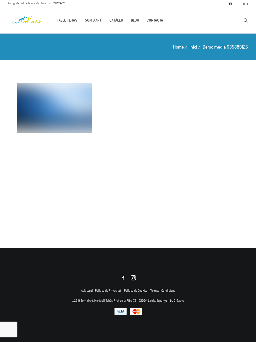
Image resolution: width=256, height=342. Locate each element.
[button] (246, 19)
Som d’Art (93, 20)
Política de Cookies (135, 290)
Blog (135, 20)
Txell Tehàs (67, 20)
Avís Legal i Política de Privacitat (101, 290)
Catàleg (116, 20)
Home (178, 47)
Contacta (155, 20)
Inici (193, 47)
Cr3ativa (179, 300)
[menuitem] (234, 3)
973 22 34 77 (58, 3)
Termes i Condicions (162, 290)
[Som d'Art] (27, 20)
